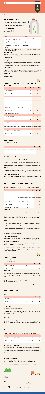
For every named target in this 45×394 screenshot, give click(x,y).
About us (27, 379)
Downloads (27, 377)
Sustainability (27, 381)
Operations (27, 380)
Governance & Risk (27, 382)
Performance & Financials (28, 383)
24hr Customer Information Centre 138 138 (37, 377)
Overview (27, 378)
